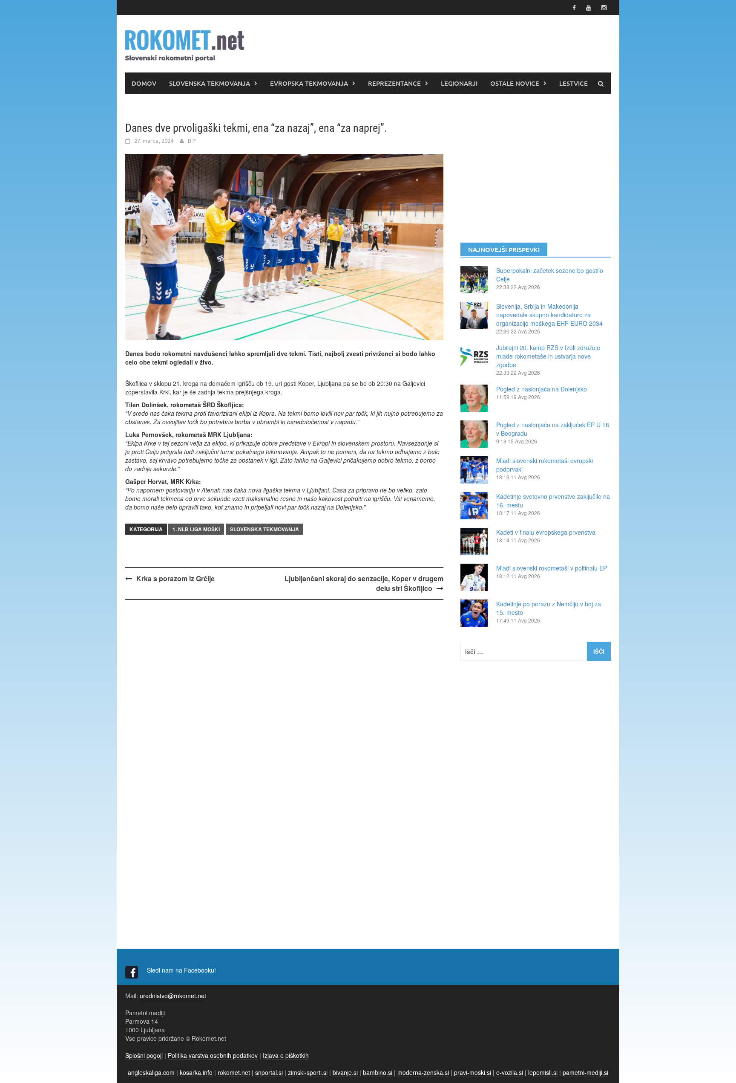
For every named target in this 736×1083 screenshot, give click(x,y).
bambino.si (377, 1072)
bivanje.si (345, 1072)
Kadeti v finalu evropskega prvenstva (545, 532)
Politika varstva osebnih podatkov (213, 1055)
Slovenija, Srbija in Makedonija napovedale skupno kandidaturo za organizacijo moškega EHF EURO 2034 (549, 314)
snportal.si (269, 1072)
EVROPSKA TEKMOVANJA (309, 83)
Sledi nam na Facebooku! (182, 970)
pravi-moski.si (472, 1072)
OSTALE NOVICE (514, 83)
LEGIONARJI (459, 83)
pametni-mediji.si (585, 1072)
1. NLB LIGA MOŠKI (196, 529)
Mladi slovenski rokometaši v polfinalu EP (551, 568)
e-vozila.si (509, 1072)
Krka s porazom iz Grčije (175, 578)
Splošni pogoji (144, 1055)
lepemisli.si (543, 1072)
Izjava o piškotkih (286, 1055)
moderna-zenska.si (423, 1072)
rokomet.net (234, 1072)
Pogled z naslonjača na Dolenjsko (541, 389)
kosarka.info (196, 1072)
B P (192, 141)
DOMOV (144, 83)
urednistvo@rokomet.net (173, 995)
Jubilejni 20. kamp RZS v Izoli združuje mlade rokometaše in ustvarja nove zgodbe (548, 356)
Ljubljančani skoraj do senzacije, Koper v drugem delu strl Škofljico (364, 583)
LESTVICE (573, 83)
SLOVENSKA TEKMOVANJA (209, 83)
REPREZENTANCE (394, 83)
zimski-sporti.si (308, 1072)
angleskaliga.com (151, 1072)
